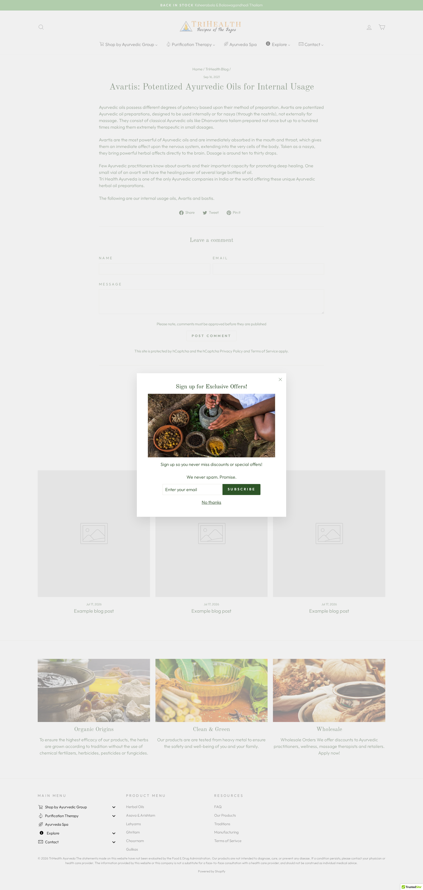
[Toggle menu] (114, 807)
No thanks (211, 502)
